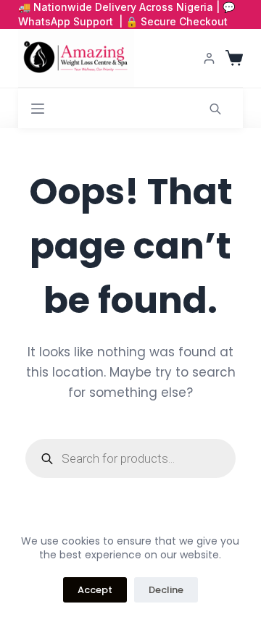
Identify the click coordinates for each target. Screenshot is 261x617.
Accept (95, 590)
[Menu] (37, 108)
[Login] (209, 58)
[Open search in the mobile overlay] (215, 108)
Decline (166, 590)
